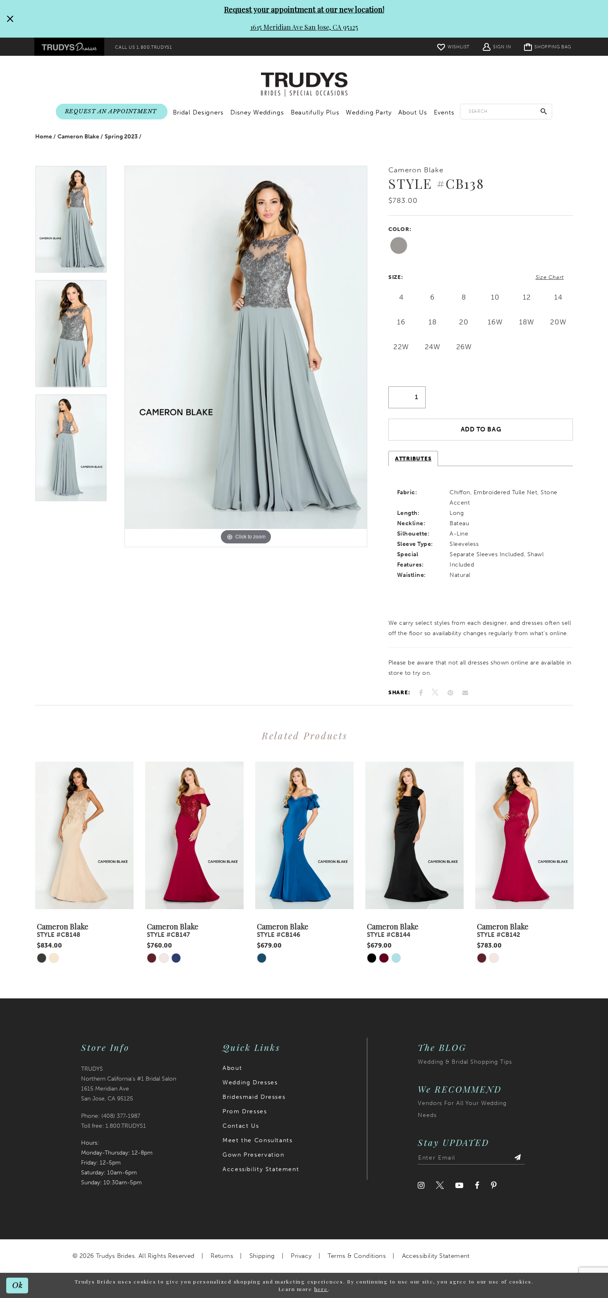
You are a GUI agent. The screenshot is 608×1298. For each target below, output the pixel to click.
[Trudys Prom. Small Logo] (69, 47)
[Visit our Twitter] (440, 1185)
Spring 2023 (121, 136)
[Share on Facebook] (420, 693)
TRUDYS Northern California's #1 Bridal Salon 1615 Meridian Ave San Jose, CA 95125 (128, 1083)
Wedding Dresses (250, 1082)
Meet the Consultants (257, 1140)
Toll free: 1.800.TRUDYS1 (113, 1125)
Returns (222, 1256)
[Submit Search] (544, 111)
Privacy (301, 1256)
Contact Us (241, 1125)
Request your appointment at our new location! (304, 9)
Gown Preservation (253, 1154)
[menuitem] (69, 47)
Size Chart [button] (550, 277)
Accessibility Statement (261, 1169)
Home (43, 136)
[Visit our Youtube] (459, 1185)
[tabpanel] (71, 223)
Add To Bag (481, 429)
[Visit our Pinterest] (494, 1185)
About (232, 1068)
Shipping (262, 1256)
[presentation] (84, 835)
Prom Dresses (245, 1111)
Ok (17, 1285)
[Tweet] (435, 692)
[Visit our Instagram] (421, 1185)
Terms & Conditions (357, 1256)
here (321, 1289)
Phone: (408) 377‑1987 (110, 1115)
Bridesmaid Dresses (254, 1096)
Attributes (413, 458)
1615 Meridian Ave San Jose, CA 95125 (304, 27)
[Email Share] (465, 692)
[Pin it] (450, 693)
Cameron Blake (78, 136)
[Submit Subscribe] (517, 1158)
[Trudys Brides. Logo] (304, 84)
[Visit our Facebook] (477, 1185)
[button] (496, 46)
